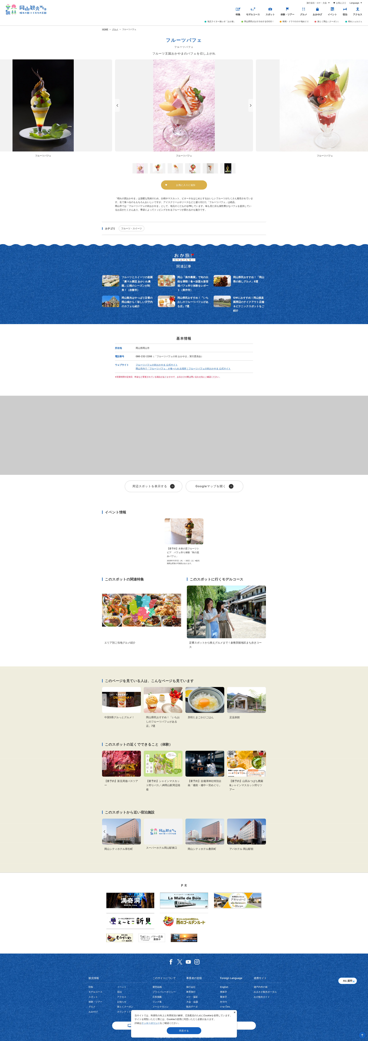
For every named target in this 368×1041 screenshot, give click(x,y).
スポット (270, 14)
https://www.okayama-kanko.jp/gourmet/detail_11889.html (204, 703)
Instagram (197, 961)
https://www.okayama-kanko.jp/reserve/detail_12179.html (204, 835)
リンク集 (157, 1001)
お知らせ (121, 1001)
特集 (238, 14)
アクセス (357, 14)
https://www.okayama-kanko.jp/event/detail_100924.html (163, 771)
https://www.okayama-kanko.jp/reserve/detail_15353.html (163, 834)
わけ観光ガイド (262, 996)
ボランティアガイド (127, 1011)
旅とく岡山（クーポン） (328, 21)
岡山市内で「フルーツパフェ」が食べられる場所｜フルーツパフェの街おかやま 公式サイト (183, 368)
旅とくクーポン (125, 1006)
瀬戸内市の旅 (261, 986)
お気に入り (341, 3)
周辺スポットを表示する (149, 486)
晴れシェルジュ (355, 21)
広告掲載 (157, 996)
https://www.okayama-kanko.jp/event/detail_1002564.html (121, 769)
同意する (184, 1030)
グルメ (303, 14)
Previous (117, 105)
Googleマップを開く (210, 486)
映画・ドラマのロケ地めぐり (296, 21)
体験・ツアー (287, 14)
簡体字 (223, 991)
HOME (105, 29)
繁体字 (223, 996)
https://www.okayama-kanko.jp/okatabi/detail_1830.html (184, 283)
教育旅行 (190, 991)
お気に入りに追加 (185, 185)
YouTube (188, 961)
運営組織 (157, 986)
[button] (353, 980)
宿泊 (345, 14)
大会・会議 (192, 1001)
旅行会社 (190, 986)
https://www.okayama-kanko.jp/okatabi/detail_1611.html (240, 283)
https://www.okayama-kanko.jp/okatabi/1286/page (240, 304)
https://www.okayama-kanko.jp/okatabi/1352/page (128, 304)
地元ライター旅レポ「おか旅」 (221, 21)
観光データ (192, 1006)
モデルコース (253, 14)
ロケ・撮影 (192, 996)
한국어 (223, 1001)
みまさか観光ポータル (265, 991)
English (224, 986)
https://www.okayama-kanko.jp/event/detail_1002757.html (246, 771)
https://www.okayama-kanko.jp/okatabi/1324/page (184, 304)
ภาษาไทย (225, 1006)
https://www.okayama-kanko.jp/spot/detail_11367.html (246, 703)
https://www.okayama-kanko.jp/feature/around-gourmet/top (121, 703)
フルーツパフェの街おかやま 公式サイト (157, 364)
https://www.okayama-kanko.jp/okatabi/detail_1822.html (128, 283)
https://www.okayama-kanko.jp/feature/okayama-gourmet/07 (141, 615)
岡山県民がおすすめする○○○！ (259, 21)
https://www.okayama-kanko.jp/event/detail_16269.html (184, 541)
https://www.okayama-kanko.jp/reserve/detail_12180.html (121, 835)
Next (251, 105)
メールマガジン (161, 1006)
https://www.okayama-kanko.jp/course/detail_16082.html (226, 617)
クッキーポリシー (150, 1023)
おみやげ (317, 14)
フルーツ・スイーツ (131, 228)
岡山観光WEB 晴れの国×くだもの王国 (26, 9)
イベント (332, 14)
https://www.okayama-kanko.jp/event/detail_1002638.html (204, 769)
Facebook (171, 961)
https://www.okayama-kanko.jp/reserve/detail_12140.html (246, 835)
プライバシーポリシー (164, 991)
